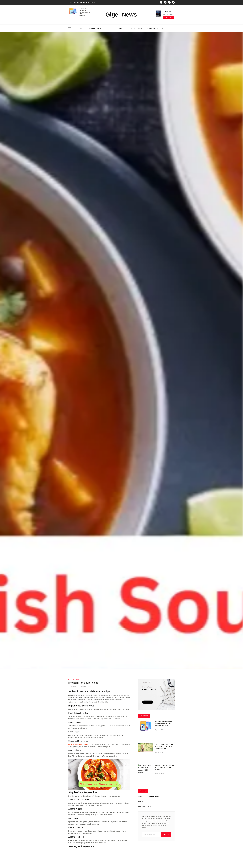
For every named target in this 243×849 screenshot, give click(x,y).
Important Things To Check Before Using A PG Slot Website (164, 767)
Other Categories (155, 28)
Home (80, 28)
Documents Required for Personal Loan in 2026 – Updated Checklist (84, 12)
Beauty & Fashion (134, 28)
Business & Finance (115, 28)
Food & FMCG (73, 680)
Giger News (121, 14)
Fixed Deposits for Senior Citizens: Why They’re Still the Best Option (164, 746)
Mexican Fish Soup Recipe (78, 744)
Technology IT (95, 28)
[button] (172, 28)
